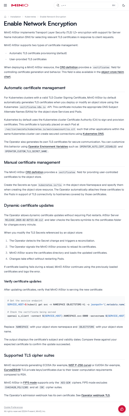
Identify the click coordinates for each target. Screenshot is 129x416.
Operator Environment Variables (48, 146)
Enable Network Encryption (53, 16)
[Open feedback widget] (122, 409)
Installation (15, 16)
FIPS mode (30, 382)
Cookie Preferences (13, 407)
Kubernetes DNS (93, 134)
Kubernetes (30, 16)
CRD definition (69, 67)
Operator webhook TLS (95, 395)
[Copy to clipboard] (122, 299)
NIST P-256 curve (80, 365)
